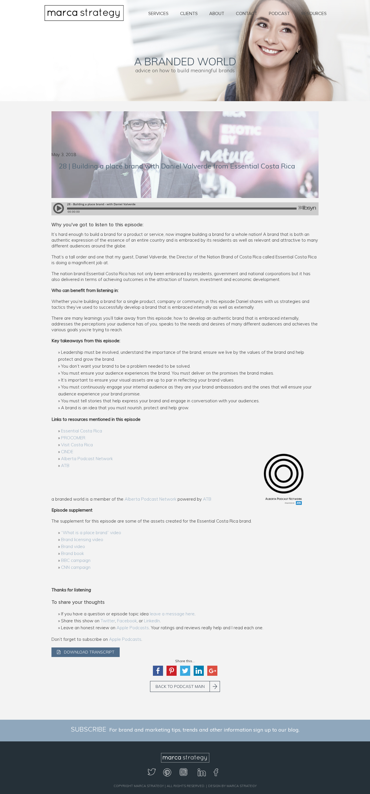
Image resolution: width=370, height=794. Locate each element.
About (216, 13)
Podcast (279, 13)
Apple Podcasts (132, 627)
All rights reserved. (186, 786)
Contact (246, 13)
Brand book (72, 553)
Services (158, 13)
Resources (314, 13)
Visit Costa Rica (77, 444)
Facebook (127, 620)
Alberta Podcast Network (87, 458)
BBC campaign (75, 560)
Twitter (108, 620)
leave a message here (172, 614)
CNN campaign (75, 567)
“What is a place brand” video (91, 532)
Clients (189, 13)
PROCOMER (73, 438)
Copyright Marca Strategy (139, 786)
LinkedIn (152, 620)
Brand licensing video (82, 539)
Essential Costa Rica (81, 431)
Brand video (73, 546)
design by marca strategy (232, 786)
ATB (65, 465)
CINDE (67, 451)
